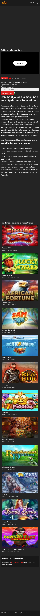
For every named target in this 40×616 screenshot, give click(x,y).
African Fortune (7, 303)
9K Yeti (4, 494)
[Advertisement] (20, 27)
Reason (7, 87)
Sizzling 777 (6, 248)
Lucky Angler (6, 357)
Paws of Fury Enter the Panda (13, 549)
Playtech (4, 78)
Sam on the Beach (8, 330)
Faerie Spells (6, 522)
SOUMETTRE (7, 93)
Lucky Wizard (7, 275)
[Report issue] (10, 78)
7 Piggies (5, 412)
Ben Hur (5, 385)
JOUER (20, 63)
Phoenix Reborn (8, 440)
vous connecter (17, 562)
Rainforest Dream (8, 467)
